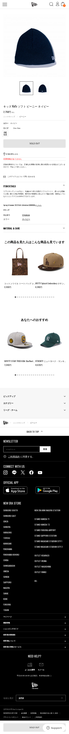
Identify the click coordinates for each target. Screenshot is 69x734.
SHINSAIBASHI (9, 565)
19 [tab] (51, 297)
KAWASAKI (7, 543)
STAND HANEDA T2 (42, 524)
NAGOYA (6, 587)
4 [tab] (21, 297)
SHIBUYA (6, 526)
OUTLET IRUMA (40, 561)
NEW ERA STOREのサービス (12, 647)
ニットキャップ (9, 117)
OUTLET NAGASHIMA (42, 566)
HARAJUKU (7, 532)
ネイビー (26, 219)
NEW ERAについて (9, 640)
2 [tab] (17, 297)
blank (36, 515)
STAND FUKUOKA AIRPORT (45, 530)
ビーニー (22, 117)
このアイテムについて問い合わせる (21, 176)
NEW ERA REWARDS (9, 634)
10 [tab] (33, 297)
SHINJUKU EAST (9, 515)
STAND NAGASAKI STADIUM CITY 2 (48, 546)
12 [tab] (37, 297)
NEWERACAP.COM (10, 713)
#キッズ (6, 210)
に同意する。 (21, 456)
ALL (35, 580)
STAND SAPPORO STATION (45, 535)
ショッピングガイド (10, 628)
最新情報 (6, 622)
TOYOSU (6, 538)
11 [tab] (35, 297)
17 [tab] (47, 297)
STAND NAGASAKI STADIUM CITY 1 (48, 541)
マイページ (7, 616)
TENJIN (6, 610)
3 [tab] (19, 297)
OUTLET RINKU (40, 572)
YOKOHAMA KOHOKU (11, 554)
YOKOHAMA (7, 549)
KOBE (5, 599)
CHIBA (5, 560)
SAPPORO (7, 582)
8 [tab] (29, 297)
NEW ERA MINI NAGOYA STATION (47, 510)
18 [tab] (49, 297)
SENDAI (6, 576)
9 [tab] (31, 297)
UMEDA (6, 571)
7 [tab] (27, 297)
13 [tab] (39, 297)
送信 (45, 449)
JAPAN (21, 698)
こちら (39, 205)
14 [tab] (41, 297)
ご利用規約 (14, 456)
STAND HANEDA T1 (41, 519)
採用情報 (33, 713)
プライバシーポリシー (10, 717)
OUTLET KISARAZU (41, 555)
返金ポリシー (26, 717)
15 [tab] (43, 297)
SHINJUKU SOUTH (10, 510)
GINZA (5, 521)
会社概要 (24, 713)
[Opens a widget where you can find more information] (54, 728)
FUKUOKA (7, 604)
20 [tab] (53, 297)
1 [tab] (15, 297)
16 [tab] (45, 297)
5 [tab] (23, 297)
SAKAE (5, 593)
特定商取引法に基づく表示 (49, 713)
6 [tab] (25, 297)
